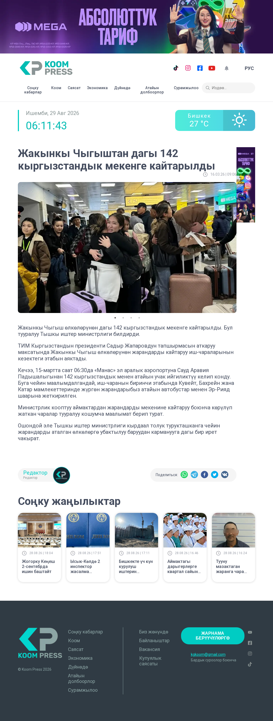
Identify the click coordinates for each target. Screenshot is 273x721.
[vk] (224, 475)
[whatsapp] (184, 475)
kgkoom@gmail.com (208, 654)
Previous (14, 246)
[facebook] (204, 475)
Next (240, 246)
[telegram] (194, 475)
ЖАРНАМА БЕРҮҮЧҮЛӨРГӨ (213, 635)
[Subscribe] (226, 68)
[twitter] (214, 475)
